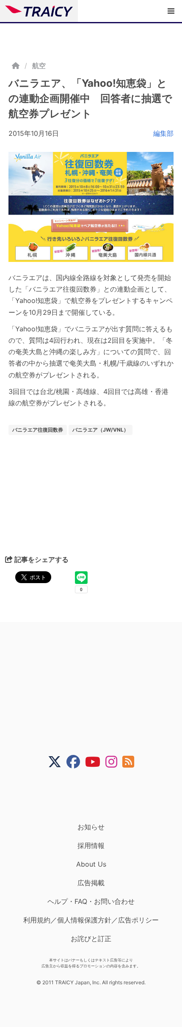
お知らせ (91, 827)
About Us (91, 864)
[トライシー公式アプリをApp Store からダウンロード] (96, 795)
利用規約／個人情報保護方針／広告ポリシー (91, 920)
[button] (171, 11)
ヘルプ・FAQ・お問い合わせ (91, 901)
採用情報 (91, 845)
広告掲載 (91, 882)
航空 (39, 65)
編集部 (163, 133)
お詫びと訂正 (91, 938)
